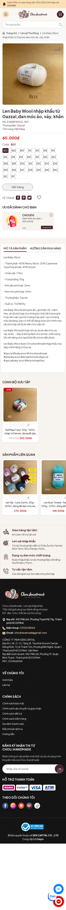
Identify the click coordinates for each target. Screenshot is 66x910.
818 (13, 157)
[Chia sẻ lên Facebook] (18, 198)
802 (13, 150)
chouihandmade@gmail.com (31, 632)
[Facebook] (5, 806)
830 (22, 163)
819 (21, 157)
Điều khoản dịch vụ (12, 728)
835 (5, 169)
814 (45, 150)
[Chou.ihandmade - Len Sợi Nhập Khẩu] (33, 14)
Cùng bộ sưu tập (16, 382)
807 (22, 150)
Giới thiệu (7, 679)
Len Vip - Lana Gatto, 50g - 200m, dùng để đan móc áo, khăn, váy (20, 506)
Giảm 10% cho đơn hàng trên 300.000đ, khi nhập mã (33, 4)
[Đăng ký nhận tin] (59, 768)
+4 (28, 497)
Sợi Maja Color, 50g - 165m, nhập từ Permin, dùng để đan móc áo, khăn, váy (20, 433)
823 (53, 157)
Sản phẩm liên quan (18, 454)
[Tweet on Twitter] (29, 198)
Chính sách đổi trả (12, 713)
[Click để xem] (33, 74)
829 (14, 163)
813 (37, 150)
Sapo (40, 839)
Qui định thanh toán (13, 723)
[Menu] (5, 14)
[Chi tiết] (51, 215)
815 (53, 150)
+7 (28, 425)
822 (45, 157)
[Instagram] (13, 806)
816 (5, 157)
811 (30, 150)
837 (22, 169)
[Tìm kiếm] (60, 24)
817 (13, 176)
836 (14, 169)
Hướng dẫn (8, 733)
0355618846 (27, 627)
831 (30, 163)
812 (5, 176)
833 (47, 163)
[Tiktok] (37, 806)
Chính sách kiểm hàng (14, 718)
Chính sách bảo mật (13, 703)
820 (29, 157)
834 (55, 163)
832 (38, 163)
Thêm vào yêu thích (39, 198)
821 (37, 157)
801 (5, 150)
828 (5, 163)
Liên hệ (6, 684)
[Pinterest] (24, 198)
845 (47, 169)
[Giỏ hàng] (60, 14)
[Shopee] (21, 806)
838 (30, 169)
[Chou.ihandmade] (24, 594)
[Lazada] (29, 806)
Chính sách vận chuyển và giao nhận (21, 708)
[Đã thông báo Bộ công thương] (32, 827)
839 (38, 169)
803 (55, 169)
